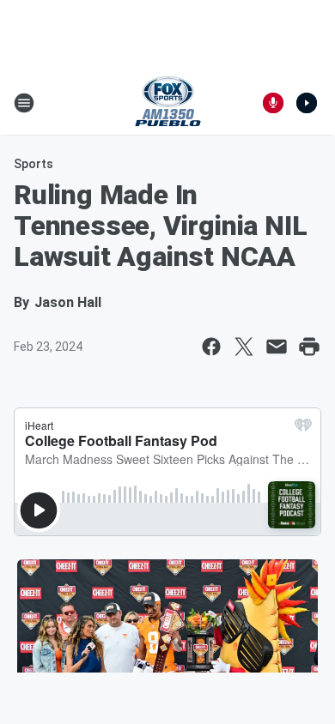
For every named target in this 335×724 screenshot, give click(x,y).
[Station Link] (168, 102)
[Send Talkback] (273, 103)
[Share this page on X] (244, 347)
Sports (33, 164)
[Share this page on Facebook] (211, 347)
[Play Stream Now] (306, 103)
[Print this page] (309, 347)
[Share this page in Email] (277, 347)
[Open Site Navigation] (24, 103)
